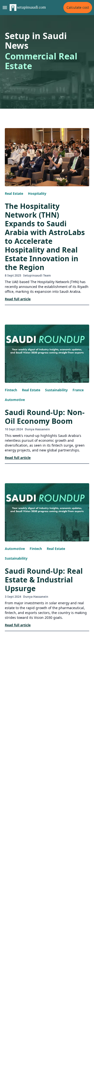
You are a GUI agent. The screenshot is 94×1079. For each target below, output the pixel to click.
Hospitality (37, 193)
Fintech (11, 390)
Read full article (18, 299)
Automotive (15, 399)
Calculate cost (78, 7)
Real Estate (14, 193)
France (78, 390)
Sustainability (56, 390)
